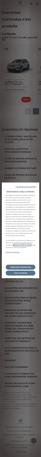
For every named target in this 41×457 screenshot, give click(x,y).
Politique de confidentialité (13, 252)
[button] (26, 187)
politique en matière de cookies (22, 245)
